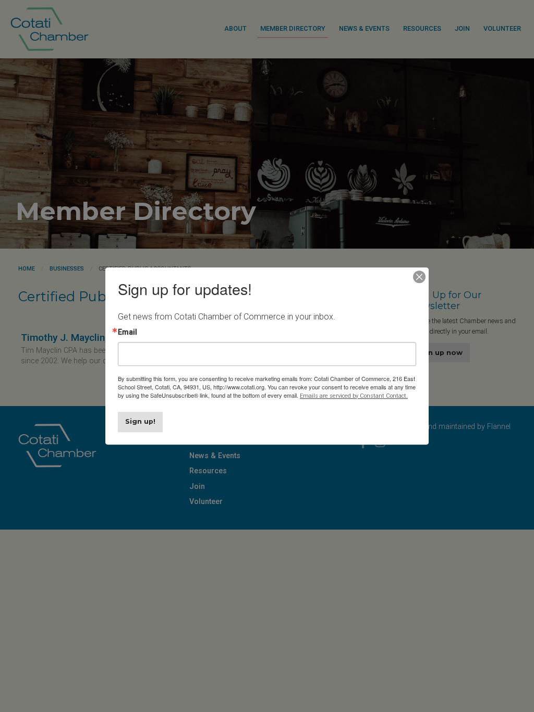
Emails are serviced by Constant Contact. (354, 395)
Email (127, 332)
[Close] (419, 277)
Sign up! (140, 421)
